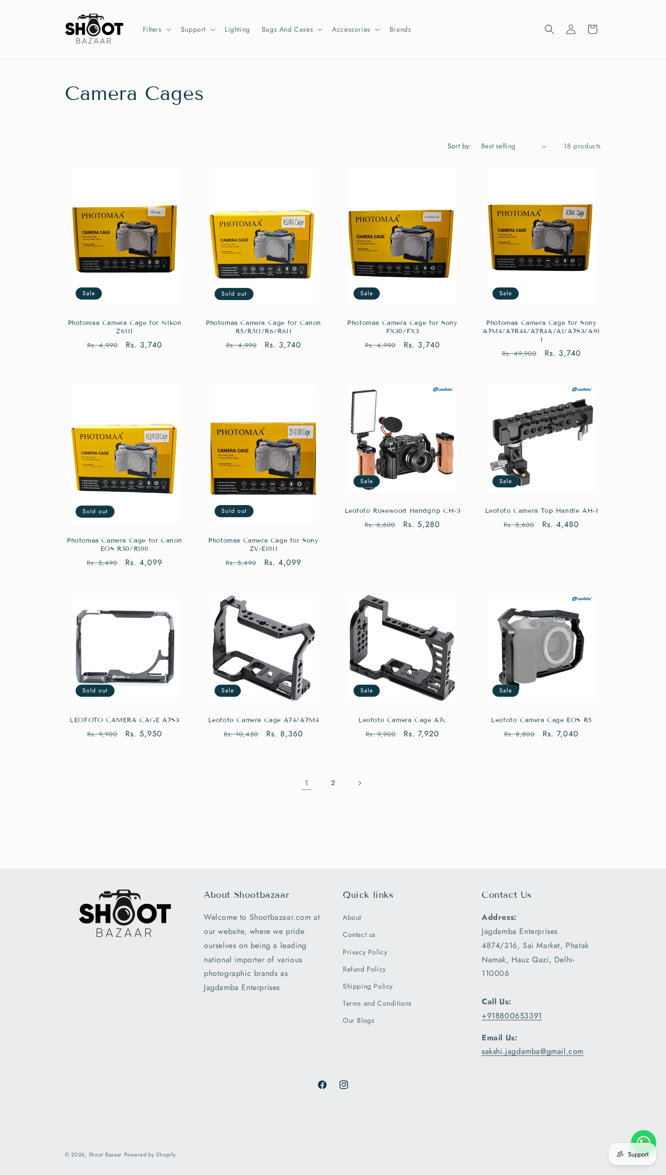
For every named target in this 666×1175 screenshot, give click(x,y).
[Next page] (359, 783)
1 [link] (307, 783)
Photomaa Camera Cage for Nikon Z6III (125, 327)
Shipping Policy (368, 986)
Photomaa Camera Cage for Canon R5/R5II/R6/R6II (263, 327)
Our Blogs (358, 1021)
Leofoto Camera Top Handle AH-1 (541, 511)
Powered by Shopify (150, 1154)
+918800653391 (512, 1015)
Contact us (359, 935)
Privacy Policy (365, 952)
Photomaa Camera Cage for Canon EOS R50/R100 (124, 545)
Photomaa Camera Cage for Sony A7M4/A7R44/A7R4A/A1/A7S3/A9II (541, 331)
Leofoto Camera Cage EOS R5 (541, 720)
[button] (156, 29)
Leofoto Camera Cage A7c (402, 720)
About (352, 918)
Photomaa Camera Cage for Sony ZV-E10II (263, 545)
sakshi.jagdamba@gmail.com (533, 1051)
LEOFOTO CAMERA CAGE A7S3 (124, 720)
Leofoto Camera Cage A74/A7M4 (263, 720)
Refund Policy (364, 969)
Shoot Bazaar (105, 1154)
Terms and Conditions (377, 1004)
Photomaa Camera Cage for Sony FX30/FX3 (402, 327)
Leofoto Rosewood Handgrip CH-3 (403, 511)
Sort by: (459, 146)
